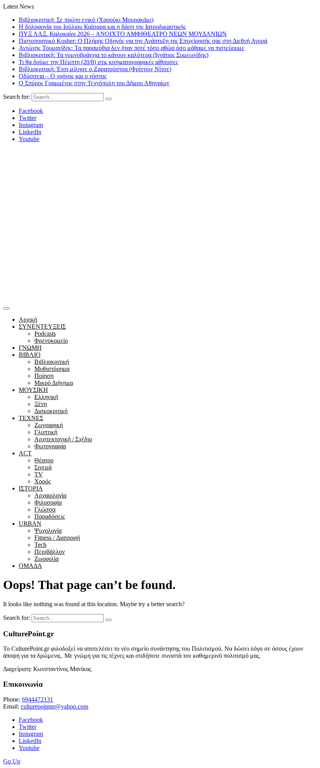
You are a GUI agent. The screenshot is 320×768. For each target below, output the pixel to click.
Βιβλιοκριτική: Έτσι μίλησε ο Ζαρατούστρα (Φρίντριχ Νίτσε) (95, 69)
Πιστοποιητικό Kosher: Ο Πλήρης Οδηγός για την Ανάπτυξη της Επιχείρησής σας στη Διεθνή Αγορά (143, 41)
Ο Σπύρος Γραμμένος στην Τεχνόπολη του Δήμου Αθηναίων (94, 83)
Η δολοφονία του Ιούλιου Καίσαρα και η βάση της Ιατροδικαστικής (102, 26)
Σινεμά (43, 467)
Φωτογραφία (50, 446)
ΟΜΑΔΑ (30, 565)
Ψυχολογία (48, 530)
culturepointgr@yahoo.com (54, 706)
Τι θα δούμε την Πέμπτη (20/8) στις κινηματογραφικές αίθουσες (98, 62)
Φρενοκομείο (51, 340)
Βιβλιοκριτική (51, 361)
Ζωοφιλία (46, 558)
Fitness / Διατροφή (57, 537)
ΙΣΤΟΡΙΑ (31, 488)
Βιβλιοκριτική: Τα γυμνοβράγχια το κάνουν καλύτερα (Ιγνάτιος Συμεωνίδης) (113, 55)
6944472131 (37, 699)
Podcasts (45, 333)
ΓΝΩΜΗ (30, 347)
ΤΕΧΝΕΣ (31, 418)
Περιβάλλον (49, 551)
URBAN (30, 523)
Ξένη (40, 404)
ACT (25, 453)
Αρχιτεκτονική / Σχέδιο (63, 439)
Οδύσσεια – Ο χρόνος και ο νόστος (63, 76)
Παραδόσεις (49, 516)
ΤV (38, 474)
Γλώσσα (44, 509)
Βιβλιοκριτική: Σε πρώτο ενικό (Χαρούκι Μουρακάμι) (86, 19)
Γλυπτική (45, 432)
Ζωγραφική (48, 425)
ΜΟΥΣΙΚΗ (33, 390)
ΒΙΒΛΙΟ (30, 354)
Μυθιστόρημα (51, 368)
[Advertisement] (160, 244)
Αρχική (28, 319)
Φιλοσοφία (48, 502)
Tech (40, 544)
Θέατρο (43, 460)
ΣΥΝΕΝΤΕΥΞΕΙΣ (42, 326)
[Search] (108, 99)
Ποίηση (43, 375)
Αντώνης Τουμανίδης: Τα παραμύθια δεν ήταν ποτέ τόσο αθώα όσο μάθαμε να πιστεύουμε (131, 48)
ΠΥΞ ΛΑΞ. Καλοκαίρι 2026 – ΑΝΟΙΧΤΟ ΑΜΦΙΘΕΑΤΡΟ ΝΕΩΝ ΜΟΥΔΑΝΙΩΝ (123, 33)
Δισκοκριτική (51, 411)
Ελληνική (46, 397)
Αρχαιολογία (50, 495)
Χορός (42, 481)
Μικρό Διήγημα (53, 383)
